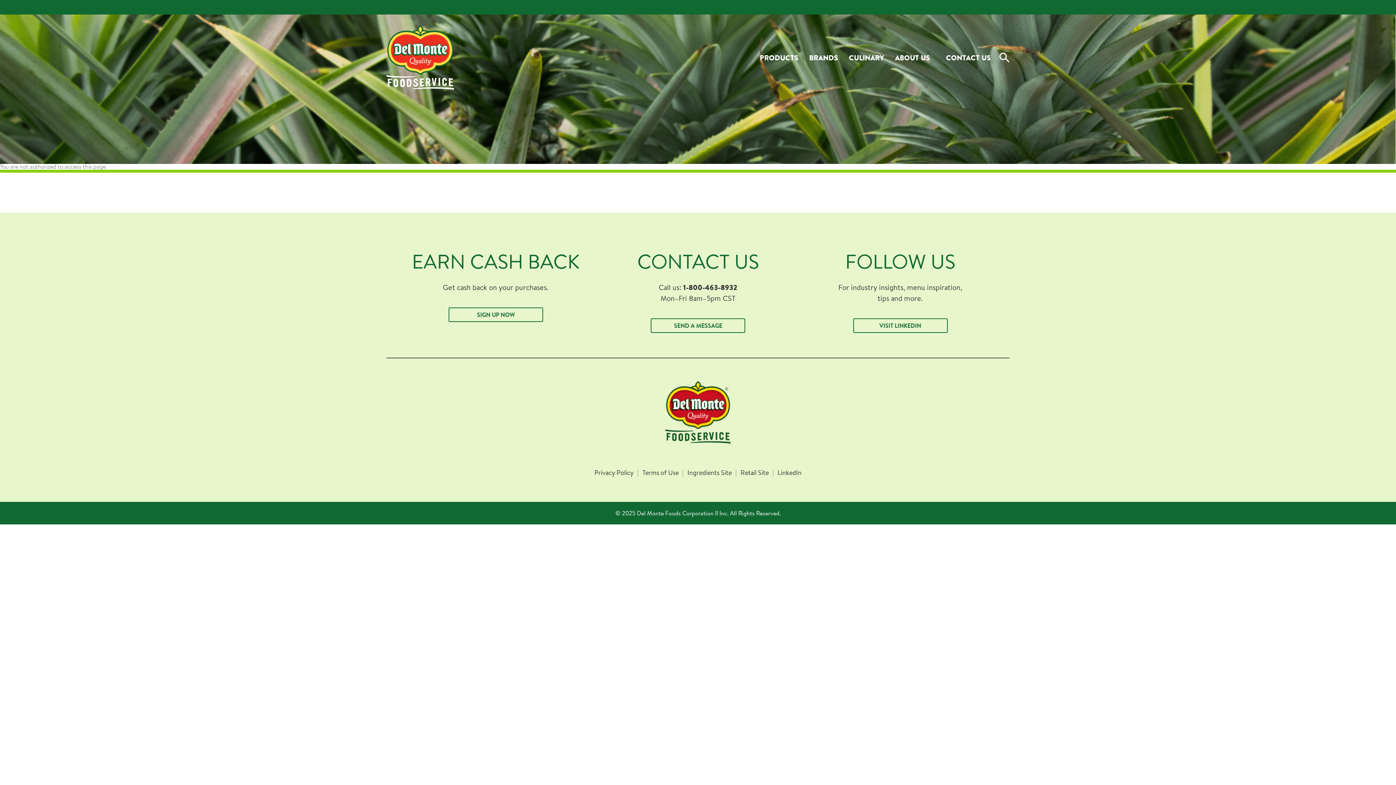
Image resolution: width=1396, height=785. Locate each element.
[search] (1004, 58)
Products (779, 58)
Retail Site (755, 473)
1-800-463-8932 (710, 287)
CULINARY (866, 58)
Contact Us (968, 58)
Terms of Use (660, 473)
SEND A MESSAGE (698, 326)
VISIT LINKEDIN (900, 326)
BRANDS (823, 58)
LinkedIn (790, 473)
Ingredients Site (709, 473)
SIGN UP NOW (496, 315)
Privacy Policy (614, 473)
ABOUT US (912, 58)
